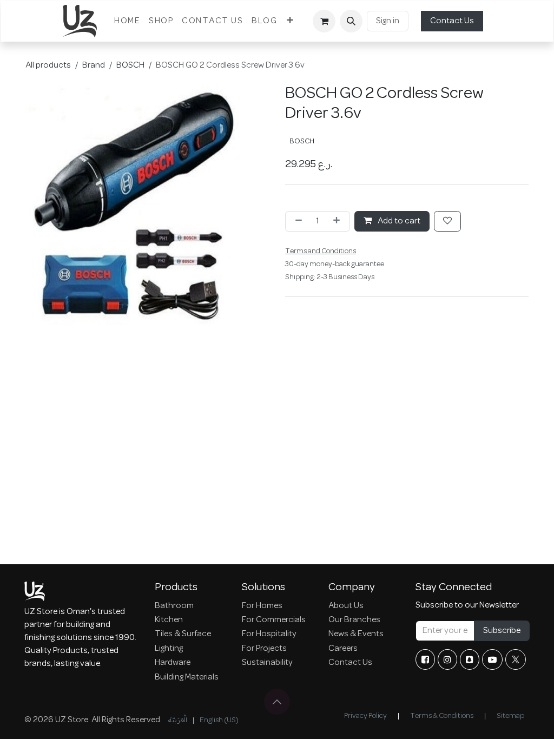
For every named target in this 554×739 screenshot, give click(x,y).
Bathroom (174, 606)
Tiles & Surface (183, 634)
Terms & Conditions (441, 716)
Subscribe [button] (501, 631)
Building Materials (187, 677)
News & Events (356, 634)
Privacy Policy (365, 716)
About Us (346, 606)
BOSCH (130, 65)
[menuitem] (127, 21)
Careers (343, 649)
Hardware (172, 663)
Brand (93, 65)
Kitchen (169, 620)
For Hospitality (269, 634)
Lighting (169, 649)
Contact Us (452, 21)
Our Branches (354, 620)
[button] (351, 21)
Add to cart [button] (398, 221)
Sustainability (267, 663)
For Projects (264, 649)
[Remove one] (296, 221)
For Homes (262, 606)
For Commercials (274, 620)
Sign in (387, 21)
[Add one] (338, 221)
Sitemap (510, 716)
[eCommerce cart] (324, 21)
